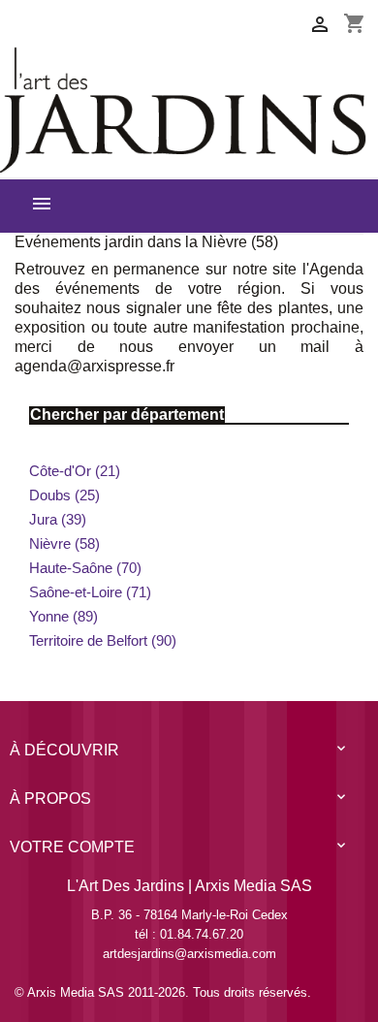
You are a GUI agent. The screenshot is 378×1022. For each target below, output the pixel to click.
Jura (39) (57, 519)
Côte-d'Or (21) (74, 471)
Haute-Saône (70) (85, 567)
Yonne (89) (63, 616)
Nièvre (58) (64, 543)
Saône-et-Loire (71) (90, 592)
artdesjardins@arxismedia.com (189, 953)
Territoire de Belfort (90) (102, 640)
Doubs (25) (64, 495)
